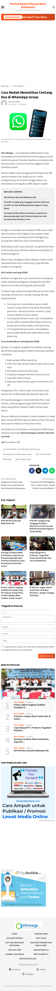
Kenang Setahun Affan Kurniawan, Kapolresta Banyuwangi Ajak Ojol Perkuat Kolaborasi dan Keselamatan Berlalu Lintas (25, 216)
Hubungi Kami (41, 934)
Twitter (42, 969)
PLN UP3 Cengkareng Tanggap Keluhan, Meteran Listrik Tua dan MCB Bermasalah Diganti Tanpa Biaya (26, 205)
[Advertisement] (28, 50)
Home (14, 934)
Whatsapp (7, 459)
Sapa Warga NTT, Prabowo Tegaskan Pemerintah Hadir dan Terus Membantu (40, 556)
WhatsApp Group (23, 459)
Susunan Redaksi (14, 938)
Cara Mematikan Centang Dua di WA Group (21, 449)
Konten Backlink (27, 958)
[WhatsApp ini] (52, 471)
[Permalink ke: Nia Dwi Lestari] (4, 102)
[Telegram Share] (45, 471)
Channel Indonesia (14, 954)
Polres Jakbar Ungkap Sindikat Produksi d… (29, 706)
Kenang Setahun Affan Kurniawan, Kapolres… (31, 740)
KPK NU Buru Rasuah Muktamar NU (20, 197)
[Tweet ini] (39, 471)
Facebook (16, 969)
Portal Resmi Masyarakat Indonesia (28, 5)
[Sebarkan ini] (32, 471)
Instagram (29, 974)
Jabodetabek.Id (41, 950)
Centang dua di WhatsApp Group (17, 454)
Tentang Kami (14, 950)
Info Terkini (19, 702)
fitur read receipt (43, 454)
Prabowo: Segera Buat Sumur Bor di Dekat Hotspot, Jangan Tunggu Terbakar (42, 591)
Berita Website (41, 954)
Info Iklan (41, 938)
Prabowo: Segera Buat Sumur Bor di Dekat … (32, 717)
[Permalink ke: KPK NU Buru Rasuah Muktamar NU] (14, 511)
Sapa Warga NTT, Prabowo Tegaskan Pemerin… (32, 729)
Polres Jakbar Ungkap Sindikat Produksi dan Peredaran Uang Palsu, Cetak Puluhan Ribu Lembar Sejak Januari (12, 592)
